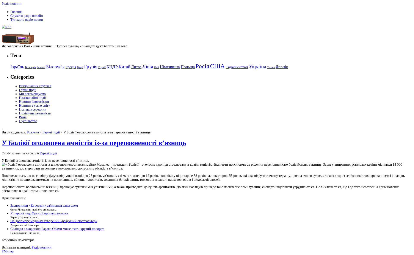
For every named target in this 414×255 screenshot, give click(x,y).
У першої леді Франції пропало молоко (39, 213)
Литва (136, 67)
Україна (257, 66)
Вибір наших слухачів (35, 86)
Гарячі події (27, 90)
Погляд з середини (32, 109)
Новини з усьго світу (34, 105)
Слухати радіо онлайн (26, 15)
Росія (202, 66)
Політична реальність (35, 113)
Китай (124, 66)
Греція (71, 67)
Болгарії (41, 67)
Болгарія (30, 67)
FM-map (8, 251)
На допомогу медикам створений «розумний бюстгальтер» (53, 221)
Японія (282, 67)
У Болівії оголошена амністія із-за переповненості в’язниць (94, 143)
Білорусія (55, 66)
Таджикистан (237, 67)
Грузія (90, 66)
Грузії (102, 67)
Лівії (156, 67)
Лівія (147, 66)
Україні (271, 67)
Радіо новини (12, 3)
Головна (16, 12)
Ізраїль (17, 66)
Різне (23, 117)
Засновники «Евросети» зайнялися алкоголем (44, 205)
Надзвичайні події (32, 98)
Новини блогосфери (34, 101)
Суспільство (28, 121)
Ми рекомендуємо (32, 94)
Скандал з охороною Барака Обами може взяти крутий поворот (57, 229)
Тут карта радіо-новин (26, 19)
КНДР (112, 66)
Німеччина (170, 66)
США (217, 66)
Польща (188, 67)
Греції (80, 67)
